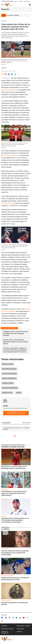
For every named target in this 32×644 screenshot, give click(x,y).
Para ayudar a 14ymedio (13, 15)
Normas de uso (26, 422)
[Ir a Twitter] (6, 618)
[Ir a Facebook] (2, 618)
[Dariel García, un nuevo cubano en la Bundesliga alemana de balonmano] (16, 457)
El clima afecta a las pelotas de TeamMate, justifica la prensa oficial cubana (15, 341)
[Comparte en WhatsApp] (15, 74)
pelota (18, 392)
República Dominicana (9, 388)
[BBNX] (8, 639)
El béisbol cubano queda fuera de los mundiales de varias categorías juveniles (15, 333)
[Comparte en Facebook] (8, 74)
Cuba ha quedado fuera (11, 155)
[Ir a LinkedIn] (20, 618)
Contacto (19, 631)
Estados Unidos (7, 383)
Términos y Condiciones (5, 632)
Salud (16, 1)
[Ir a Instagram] (10, 618)
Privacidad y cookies (7, 628)
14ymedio (4, 625)
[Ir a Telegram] (13, 618)
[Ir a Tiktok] (17, 618)
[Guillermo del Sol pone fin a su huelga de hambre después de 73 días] (16, 566)
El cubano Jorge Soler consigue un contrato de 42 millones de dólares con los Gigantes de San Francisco (15, 350)
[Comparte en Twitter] (12, 74)
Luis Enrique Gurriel (7, 203)
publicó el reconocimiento (9, 90)
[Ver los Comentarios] (5, 74)
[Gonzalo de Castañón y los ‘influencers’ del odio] (16, 591)
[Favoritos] (2, 74)
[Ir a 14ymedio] (9, 4)
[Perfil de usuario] (30, 5)
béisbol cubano (7, 364)
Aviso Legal (20, 628)
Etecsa (20, 1)
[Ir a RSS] (2, 621)
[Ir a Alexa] (27, 618)
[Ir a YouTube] (24, 618)
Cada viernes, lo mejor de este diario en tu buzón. (16, 413)
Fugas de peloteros (9, 373)
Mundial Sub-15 (7, 392)
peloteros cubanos (9, 369)
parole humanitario (9, 378)
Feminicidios (27, 1)
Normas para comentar (23, 625)
